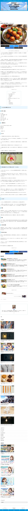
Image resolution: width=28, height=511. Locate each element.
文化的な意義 (10, 102)
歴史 (9, 101)
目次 (13, 92)
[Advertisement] (14, 16)
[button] (18, 48)
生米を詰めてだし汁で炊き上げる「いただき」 (14, 98)
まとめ (9, 99)
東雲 (14, 309)
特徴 (9, 100)
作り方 (10, 97)
